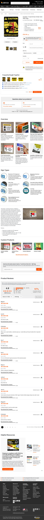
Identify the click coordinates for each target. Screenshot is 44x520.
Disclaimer (25, 499)
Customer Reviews (16, 492)
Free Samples (15, 488)
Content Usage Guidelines (25, 494)
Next (42, 470)
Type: (24, 47)
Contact (34, 489)
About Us (27, 6)
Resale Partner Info (26, 489)
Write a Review (38, 297)
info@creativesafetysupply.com (25, 111)
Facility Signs (32, 9)
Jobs (24, 488)
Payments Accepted (36, 495)
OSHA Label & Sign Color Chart (36, 457)
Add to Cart (38, 62)
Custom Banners (27, 251)
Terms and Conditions (27, 498)
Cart (42, 6)
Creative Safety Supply (12, 518)
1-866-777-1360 (39, 1)
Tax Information (26, 492)
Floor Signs (17, 9)
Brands (4, 492)
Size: (24, 43)
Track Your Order (36, 492)
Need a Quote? (39, 28)
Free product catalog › (7, 106)
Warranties (35, 494)
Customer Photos (16, 493)
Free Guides (15, 487)
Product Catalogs (16, 489)
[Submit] (12, 3)
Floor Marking (2, 6)
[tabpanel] (33, 449)
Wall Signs (12, 9)
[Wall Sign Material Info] (25, 47)
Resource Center (16, 485)
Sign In (39, 6)
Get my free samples (7, 469)
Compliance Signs (25, 9)
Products (4, 487)
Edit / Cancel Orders (6, 500)
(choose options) (27, 84)
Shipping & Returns (36, 493)
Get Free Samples (40, 3)
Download (34, 452)
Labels (12, 6)
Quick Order (35, 6)
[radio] (22, 289)
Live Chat (34, 490)
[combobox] (20, 3)
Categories (5, 488)
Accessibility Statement (25, 496)
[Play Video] (11, 49)
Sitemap (14, 494)
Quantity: (24, 56)
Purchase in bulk (40, 58)
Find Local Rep (31, 6)
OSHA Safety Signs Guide (35, 446)
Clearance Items (6, 494)
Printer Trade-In (36, 497)
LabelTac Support (36, 488)
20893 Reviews (8, 293)
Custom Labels (37, 251)
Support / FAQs (35, 487)
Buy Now (28, 62)
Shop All (4, 485)
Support (24, 6)
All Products (18, 6)
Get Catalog (34, 3)
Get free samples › (27, 106)
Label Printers (7, 6)
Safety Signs (39, 9)
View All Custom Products (22, 254)
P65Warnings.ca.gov (29, 69)
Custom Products (7, 240)
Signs (15, 6)
